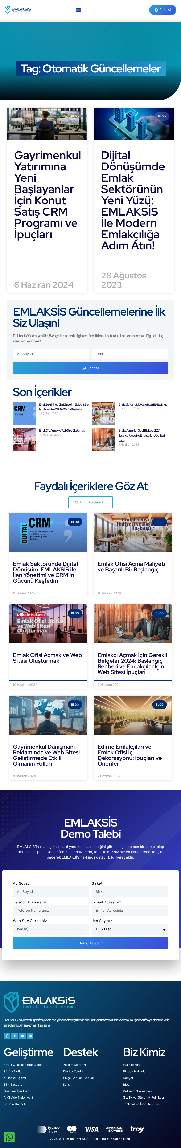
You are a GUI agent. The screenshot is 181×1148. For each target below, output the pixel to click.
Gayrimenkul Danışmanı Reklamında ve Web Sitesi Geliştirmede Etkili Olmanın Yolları (46, 755)
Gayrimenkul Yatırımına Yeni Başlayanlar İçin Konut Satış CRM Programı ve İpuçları (47, 195)
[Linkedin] (30, 1036)
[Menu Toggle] (78, 10)
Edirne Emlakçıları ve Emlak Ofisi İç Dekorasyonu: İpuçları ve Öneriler (130, 755)
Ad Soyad (21, 883)
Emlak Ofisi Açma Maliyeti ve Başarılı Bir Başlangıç (142, 404)
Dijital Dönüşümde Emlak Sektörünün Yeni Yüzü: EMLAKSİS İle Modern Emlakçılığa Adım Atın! (133, 200)
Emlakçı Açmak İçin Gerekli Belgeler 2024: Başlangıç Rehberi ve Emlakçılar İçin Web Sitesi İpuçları (141, 435)
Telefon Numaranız (30, 902)
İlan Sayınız (102, 921)
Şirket (97, 883)
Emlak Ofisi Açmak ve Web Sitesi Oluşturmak (61, 430)
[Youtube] (22, 1036)
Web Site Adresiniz (30, 921)
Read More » (26, 248)
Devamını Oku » (27, 586)
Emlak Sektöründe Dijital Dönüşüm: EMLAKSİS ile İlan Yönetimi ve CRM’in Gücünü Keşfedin (45, 572)
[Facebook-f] (7, 1036)
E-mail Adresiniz (106, 902)
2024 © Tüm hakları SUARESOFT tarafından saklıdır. (90, 1138)
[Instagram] (14, 1036)
